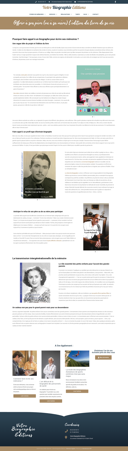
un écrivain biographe (87, 162)
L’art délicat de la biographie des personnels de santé (50, 384)
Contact (96, 14)
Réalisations (65, 14)
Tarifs (77, 14)
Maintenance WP (86, 448)
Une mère (16, 93)
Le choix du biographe (71, 173)
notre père (24, 75)
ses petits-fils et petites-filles (101, 293)
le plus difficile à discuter (54, 240)
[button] (95, 251)
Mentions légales (70, 448)
